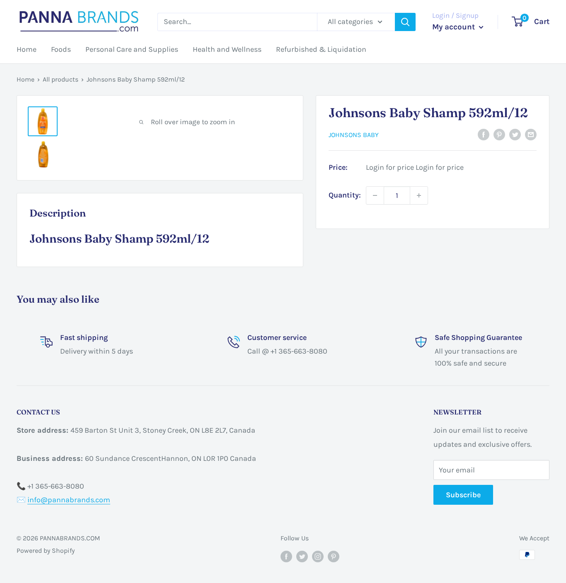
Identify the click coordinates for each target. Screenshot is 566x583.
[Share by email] (531, 135)
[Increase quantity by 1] (419, 195)
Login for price (390, 167)
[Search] (405, 22)
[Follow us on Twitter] (302, 556)
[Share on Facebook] (483, 135)
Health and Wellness (227, 49)
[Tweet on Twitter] (515, 135)
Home (26, 49)
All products (60, 79)
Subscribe (463, 494)
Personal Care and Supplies (131, 49)
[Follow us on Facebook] (286, 556)
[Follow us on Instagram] (318, 556)
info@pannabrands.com (68, 499)
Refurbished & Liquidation (321, 49)
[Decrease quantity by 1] (375, 195)
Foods (61, 49)
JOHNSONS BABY (354, 135)
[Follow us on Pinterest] (333, 556)
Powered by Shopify (46, 550)
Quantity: (345, 195)
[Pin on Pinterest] (499, 135)
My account (454, 26)
